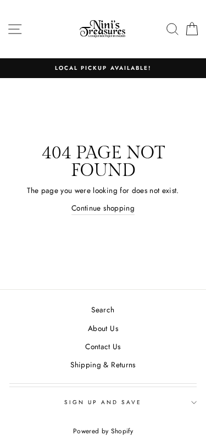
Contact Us (102, 346)
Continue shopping (103, 207)
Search (102, 309)
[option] (103, 68)
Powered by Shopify (103, 431)
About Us (103, 328)
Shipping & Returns (102, 364)
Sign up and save (103, 402)
